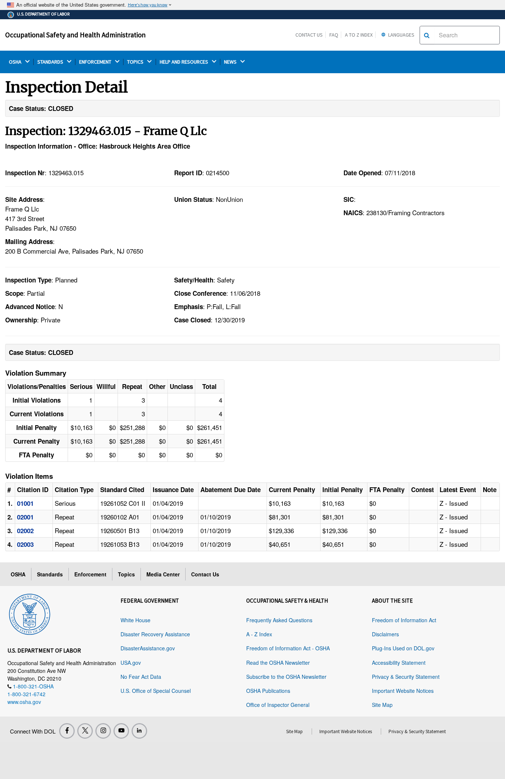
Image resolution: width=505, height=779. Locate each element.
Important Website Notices (403, 690)
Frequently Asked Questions (279, 620)
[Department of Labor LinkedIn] (139, 731)
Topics (126, 574)
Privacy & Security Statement (406, 676)
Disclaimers (385, 634)
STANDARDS (50, 62)
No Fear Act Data (141, 676)
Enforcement (90, 574)
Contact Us (309, 34)
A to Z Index (359, 34)
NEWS (231, 62)
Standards (50, 574)
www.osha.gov (24, 701)
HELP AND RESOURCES (184, 62)
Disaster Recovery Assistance (155, 634)
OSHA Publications (268, 690)
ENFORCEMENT (95, 62)
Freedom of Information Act (404, 620)
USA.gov (131, 662)
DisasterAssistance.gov (148, 648)
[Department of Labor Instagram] (103, 731)
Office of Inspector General (277, 704)
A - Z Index (259, 634)
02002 (25, 530)
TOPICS (136, 62)
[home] (29, 613)
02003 (25, 544)
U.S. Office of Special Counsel (156, 690)
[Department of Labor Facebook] (67, 731)
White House (135, 620)
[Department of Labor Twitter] (85, 731)
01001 (25, 503)
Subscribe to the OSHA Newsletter (286, 676)
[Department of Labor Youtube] (121, 731)
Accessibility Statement (399, 662)
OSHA (16, 62)
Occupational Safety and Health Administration (75, 34)
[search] (427, 35)
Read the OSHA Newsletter (278, 662)
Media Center (163, 574)
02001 (25, 516)
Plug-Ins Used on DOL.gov (403, 648)
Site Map (382, 704)
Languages (400, 34)
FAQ (333, 34)
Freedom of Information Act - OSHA (288, 648)
